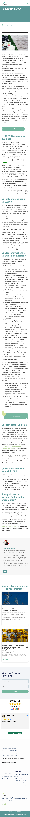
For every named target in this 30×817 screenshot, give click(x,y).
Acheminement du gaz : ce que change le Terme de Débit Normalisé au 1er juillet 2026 (15, 647)
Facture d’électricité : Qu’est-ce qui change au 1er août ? (14, 609)
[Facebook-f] (8, 804)
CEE (27, 509)
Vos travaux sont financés (9, 526)
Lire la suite (5, 623)
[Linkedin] (5, 571)
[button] (27, 3)
